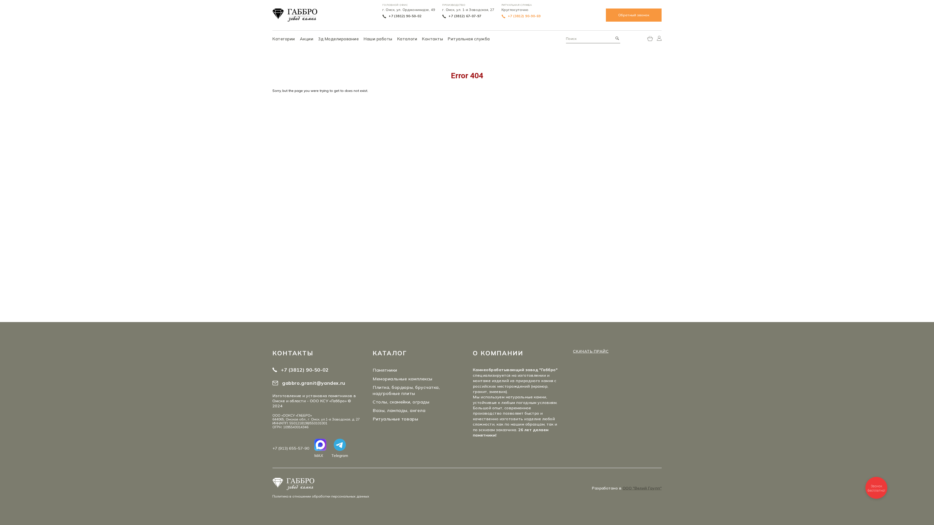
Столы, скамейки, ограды (401, 402)
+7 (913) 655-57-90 (290, 448)
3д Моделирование (338, 38)
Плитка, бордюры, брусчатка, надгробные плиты (406, 390)
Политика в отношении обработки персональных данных (320, 496)
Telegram (339, 455)
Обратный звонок (633, 15)
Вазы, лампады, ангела (399, 410)
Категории (283, 38)
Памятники (385, 370)
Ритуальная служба (469, 38)
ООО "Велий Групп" (642, 488)
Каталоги (407, 38)
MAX (318, 455)
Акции (307, 38)
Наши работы (378, 38)
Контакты (432, 38)
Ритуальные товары (395, 419)
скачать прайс (591, 351)
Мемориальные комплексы (402, 379)
